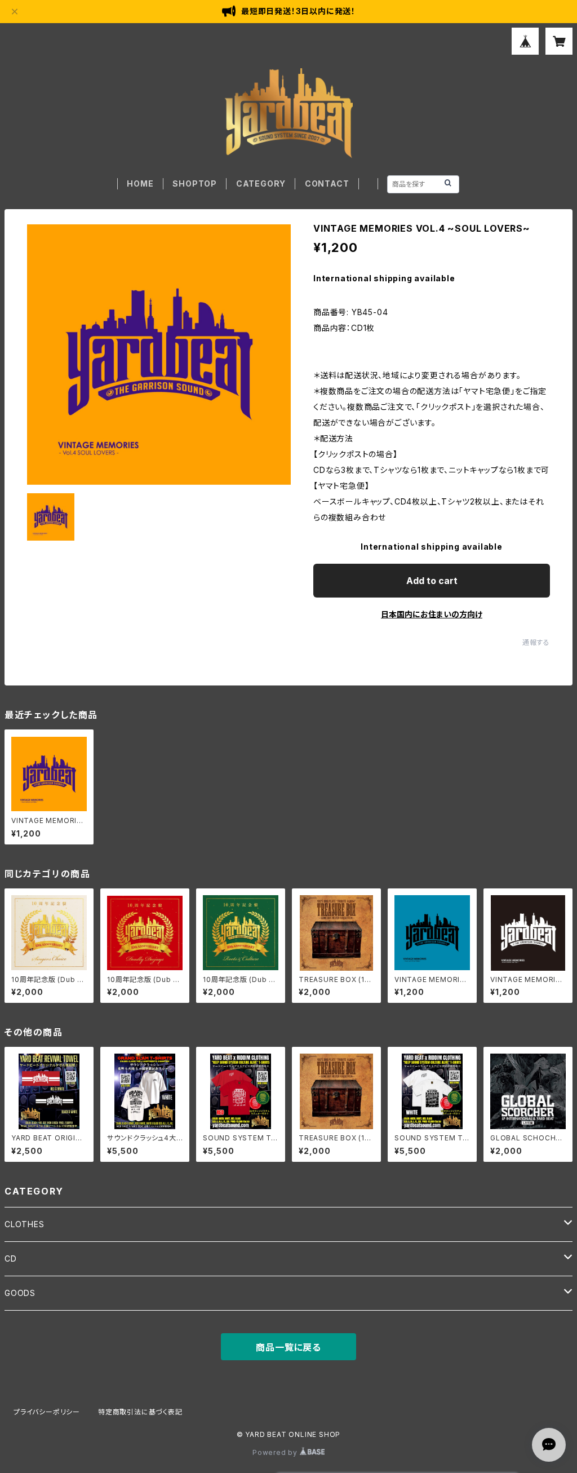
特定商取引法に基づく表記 (140, 1412)
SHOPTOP (194, 183)
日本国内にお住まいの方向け (431, 614)
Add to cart (432, 580)
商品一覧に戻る (288, 1347)
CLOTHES (25, 1224)
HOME (140, 183)
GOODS (20, 1293)
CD (11, 1258)
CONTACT (327, 183)
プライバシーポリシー (47, 1412)
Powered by (276, 1452)
